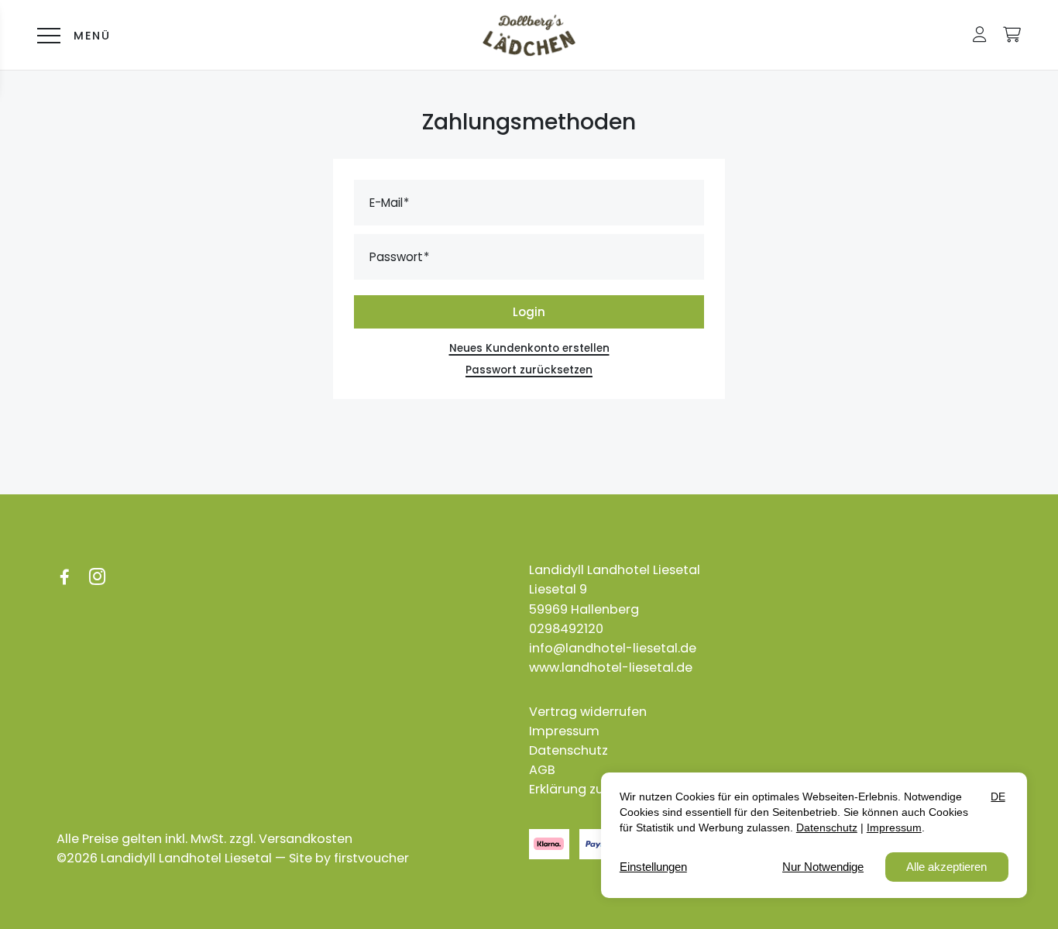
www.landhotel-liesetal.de (610, 667)
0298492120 (566, 629)
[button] (980, 34)
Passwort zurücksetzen (529, 370)
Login (529, 312)
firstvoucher (371, 858)
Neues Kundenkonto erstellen (529, 348)
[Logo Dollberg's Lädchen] (528, 35)
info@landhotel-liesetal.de (612, 648)
